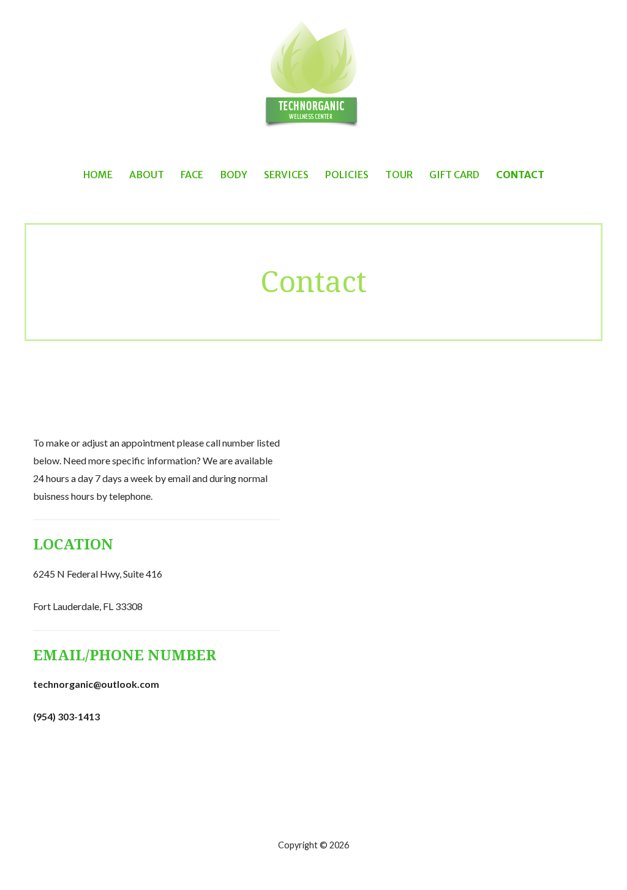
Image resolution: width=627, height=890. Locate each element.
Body (233, 174)
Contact (520, 174)
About (146, 174)
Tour (399, 174)
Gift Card (454, 174)
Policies (347, 174)
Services (286, 174)
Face (192, 174)
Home (98, 174)
